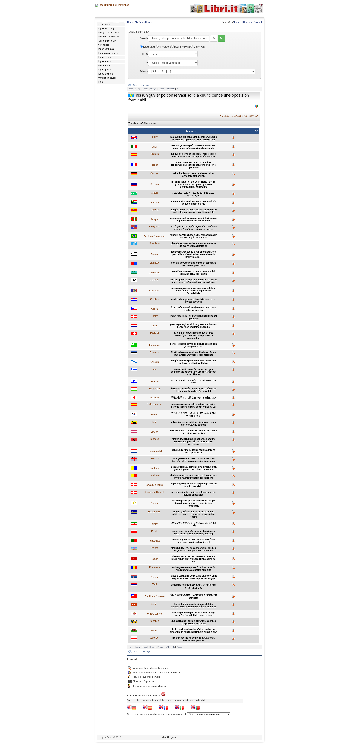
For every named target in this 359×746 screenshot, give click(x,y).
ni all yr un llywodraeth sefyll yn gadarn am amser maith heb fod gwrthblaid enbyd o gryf (193, 630)
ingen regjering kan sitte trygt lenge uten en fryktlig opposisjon (194, 485)
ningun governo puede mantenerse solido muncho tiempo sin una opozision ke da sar (193, 405)
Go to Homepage (141, 85)
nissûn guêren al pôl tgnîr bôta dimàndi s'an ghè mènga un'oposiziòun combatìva (194, 468)
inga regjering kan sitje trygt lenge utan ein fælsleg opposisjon (193, 493)
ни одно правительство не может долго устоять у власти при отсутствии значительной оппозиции (193, 184)
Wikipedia (170, 88)
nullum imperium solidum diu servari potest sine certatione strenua (194, 423)
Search (144, 38)
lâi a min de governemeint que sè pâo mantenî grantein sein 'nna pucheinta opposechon (193, 335)
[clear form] (213, 38)
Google (145, 88)
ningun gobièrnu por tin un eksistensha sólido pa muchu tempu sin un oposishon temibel (193, 514)
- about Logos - (168, 737)
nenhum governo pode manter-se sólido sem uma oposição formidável (193, 540)
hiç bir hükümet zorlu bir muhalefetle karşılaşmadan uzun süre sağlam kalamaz (193, 605)
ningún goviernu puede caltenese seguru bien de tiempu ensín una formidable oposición (193, 442)
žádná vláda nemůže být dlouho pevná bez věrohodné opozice (193, 309)
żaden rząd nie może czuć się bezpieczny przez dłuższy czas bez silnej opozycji (193, 532)
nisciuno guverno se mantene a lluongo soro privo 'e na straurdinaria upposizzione (193, 476)
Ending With (199, 46)
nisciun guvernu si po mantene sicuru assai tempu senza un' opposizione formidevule (193, 281)
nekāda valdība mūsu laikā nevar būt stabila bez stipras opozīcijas (193, 431)
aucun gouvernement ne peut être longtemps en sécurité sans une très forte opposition (193, 165)
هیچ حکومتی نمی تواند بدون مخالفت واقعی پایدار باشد (193, 524)
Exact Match (149, 46)
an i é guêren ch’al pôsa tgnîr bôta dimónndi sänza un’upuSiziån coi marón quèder (194, 227)
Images (153, 88)
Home (130, 22)
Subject (144, 71)
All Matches (165, 46)
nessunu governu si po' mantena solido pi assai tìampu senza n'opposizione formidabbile (193, 291)
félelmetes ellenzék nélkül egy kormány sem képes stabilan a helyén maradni (193, 390)
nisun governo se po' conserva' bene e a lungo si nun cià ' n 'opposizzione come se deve (193, 559)
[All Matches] (257, 106)
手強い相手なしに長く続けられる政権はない (193, 397)
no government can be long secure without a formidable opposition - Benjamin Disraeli (193, 138)
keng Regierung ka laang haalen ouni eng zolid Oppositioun (193, 451)
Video (179, 88)
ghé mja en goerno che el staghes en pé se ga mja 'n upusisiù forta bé (193, 244)
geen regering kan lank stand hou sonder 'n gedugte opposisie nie (193, 202)
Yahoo (161, 88)
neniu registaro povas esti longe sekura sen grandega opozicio (193, 345)
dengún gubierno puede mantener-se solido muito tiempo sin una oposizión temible (194, 211)
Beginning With (182, 46)
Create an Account (252, 22)
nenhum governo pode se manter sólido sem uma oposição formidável (193, 236)
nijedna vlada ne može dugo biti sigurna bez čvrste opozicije (194, 300)
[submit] (221, 38)
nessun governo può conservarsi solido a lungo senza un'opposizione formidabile (193, 146)
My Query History (143, 22)
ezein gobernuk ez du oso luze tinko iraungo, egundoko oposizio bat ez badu (193, 219)
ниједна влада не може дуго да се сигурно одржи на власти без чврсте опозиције (193, 577)
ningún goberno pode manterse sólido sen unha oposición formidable (193, 362)
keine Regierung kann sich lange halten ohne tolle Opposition (193, 174)
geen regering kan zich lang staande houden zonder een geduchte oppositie (193, 325)
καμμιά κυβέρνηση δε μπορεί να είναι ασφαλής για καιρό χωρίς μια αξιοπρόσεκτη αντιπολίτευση (193, 372)
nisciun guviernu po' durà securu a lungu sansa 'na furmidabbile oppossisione (193, 613)
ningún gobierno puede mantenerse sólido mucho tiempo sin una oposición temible (193, 155)
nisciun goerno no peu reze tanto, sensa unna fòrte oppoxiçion (193, 639)
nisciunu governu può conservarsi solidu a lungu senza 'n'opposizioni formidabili (193, 549)
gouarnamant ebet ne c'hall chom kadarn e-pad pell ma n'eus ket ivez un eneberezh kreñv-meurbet (194, 254)
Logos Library (134, 88)
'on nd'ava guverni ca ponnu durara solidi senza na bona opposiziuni (193, 272)
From (145, 54)
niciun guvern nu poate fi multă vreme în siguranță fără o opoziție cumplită (193, 568)
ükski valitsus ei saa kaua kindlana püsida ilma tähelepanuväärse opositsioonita (193, 353)
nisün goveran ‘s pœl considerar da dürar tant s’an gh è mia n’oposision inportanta (193, 459)
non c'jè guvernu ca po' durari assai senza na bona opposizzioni (193, 264)
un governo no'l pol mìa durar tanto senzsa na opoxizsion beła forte (193, 622)
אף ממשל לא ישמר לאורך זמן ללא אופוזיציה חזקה (193, 381)
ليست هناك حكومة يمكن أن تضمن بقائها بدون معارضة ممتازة (193, 194)
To (146, 62)
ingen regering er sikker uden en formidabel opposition (193, 317)
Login (237, 22)
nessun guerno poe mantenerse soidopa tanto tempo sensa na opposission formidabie (193, 503)
